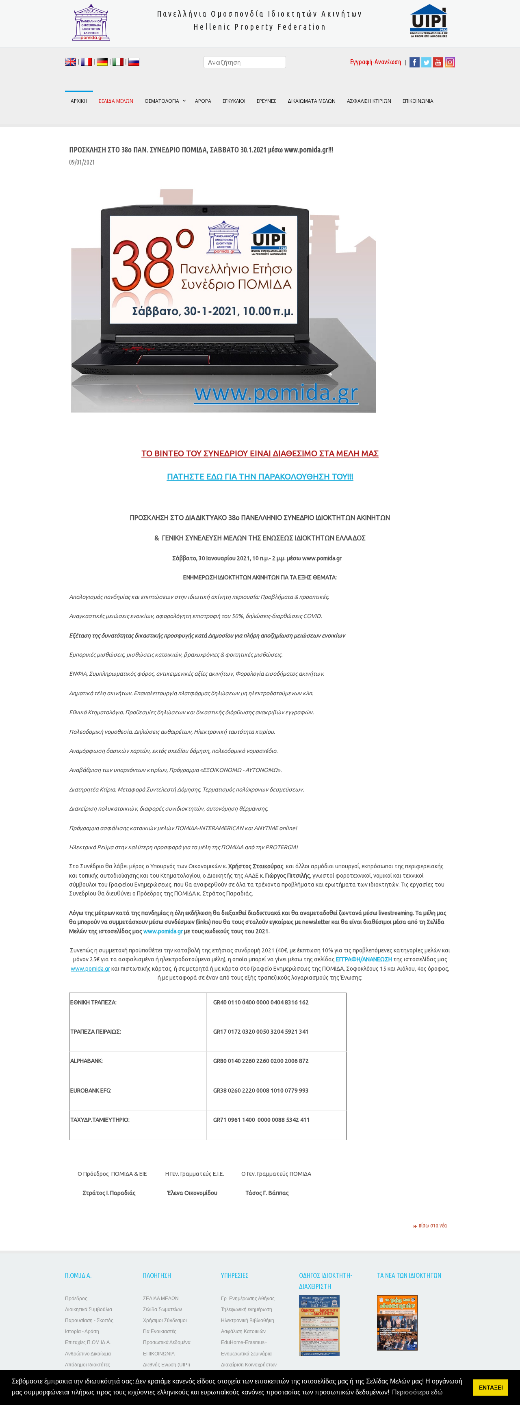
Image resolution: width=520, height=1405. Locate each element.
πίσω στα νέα (433, 1225)
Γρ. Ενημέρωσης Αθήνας (248, 1298)
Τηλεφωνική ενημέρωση (246, 1309)
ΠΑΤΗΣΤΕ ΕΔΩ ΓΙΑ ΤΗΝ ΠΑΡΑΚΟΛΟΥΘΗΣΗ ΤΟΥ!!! (260, 476)
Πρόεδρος (76, 1298)
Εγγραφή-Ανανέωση (375, 61)
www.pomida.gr (163, 931)
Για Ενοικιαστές (159, 1331)
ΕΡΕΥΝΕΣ (266, 101)
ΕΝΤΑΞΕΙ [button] (491, 1387)
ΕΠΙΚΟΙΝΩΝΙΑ (418, 101)
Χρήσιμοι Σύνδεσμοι (165, 1320)
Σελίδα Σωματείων (162, 1309)
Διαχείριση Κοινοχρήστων (249, 1365)
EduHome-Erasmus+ (244, 1342)
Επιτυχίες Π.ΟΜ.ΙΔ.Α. (88, 1342)
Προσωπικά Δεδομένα (167, 1342)
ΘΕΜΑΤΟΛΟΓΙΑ (162, 101)
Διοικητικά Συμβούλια (88, 1309)
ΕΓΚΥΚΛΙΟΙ (234, 101)
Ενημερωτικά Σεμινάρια (246, 1354)
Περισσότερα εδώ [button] (417, 1392)
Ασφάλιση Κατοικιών (243, 1331)
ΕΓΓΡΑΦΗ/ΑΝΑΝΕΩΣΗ (364, 959)
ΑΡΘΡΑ (203, 101)
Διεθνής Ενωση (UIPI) (166, 1365)
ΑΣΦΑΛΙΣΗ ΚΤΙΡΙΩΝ (369, 101)
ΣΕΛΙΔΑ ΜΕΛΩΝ (161, 1298)
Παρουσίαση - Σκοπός (89, 1320)
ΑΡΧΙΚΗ (79, 101)
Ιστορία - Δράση (82, 1331)
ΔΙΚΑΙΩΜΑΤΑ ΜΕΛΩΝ (312, 101)
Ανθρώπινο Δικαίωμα (88, 1354)
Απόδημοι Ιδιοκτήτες (87, 1365)
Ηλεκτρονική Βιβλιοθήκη (247, 1320)
